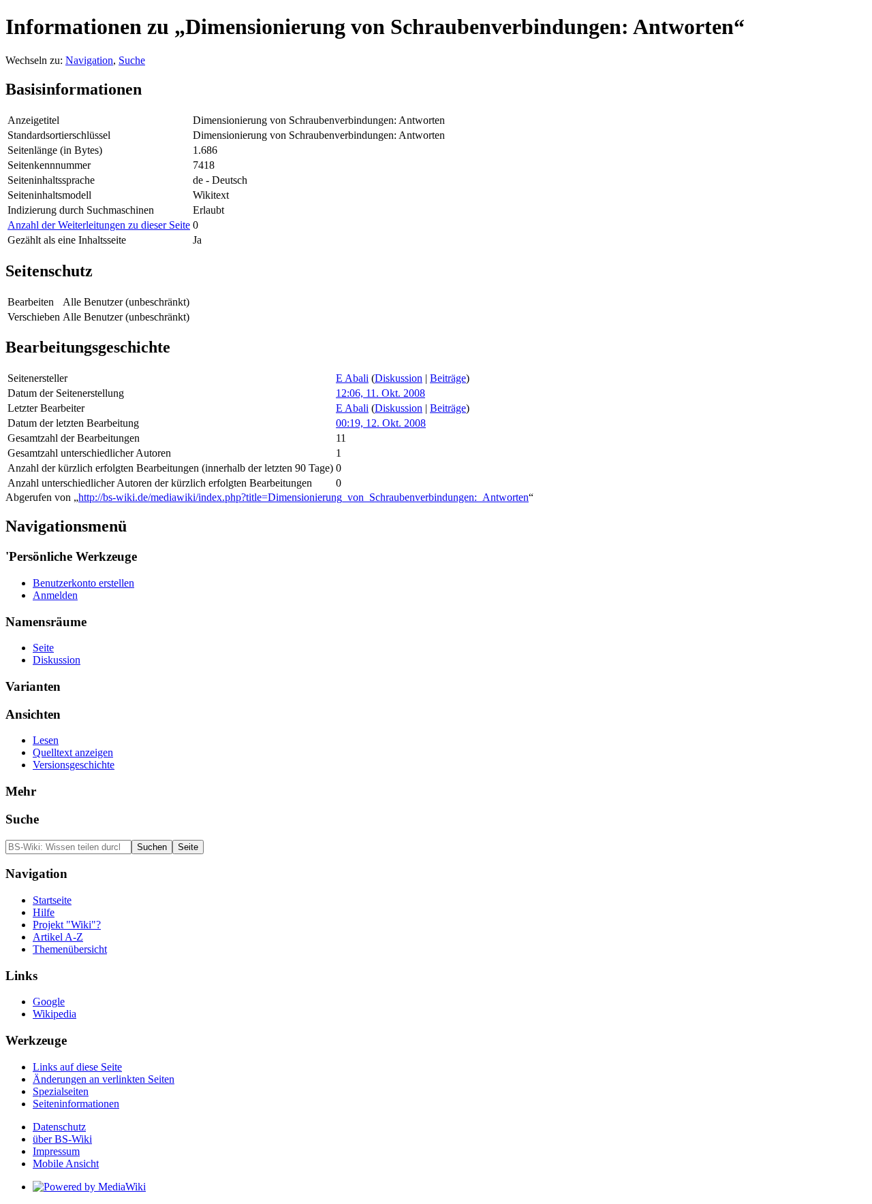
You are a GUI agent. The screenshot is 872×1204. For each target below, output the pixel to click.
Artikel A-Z (58, 937)
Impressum (56, 1151)
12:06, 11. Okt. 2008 (380, 393)
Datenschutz (59, 1127)
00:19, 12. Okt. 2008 (381, 423)
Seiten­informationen (76, 1103)
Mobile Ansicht (66, 1163)
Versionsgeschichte (73, 764)
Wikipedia (54, 1014)
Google (49, 1001)
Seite (43, 647)
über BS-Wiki (62, 1139)
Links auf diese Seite (77, 1067)
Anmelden (55, 595)
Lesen (46, 740)
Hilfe (43, 912)
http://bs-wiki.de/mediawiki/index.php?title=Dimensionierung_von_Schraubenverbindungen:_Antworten (303, 497)
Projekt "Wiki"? (67, 924)
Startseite (52, 900)
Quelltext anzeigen (73, 752)
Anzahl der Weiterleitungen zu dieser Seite (98, 225)
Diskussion (398, 378)
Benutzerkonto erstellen (83, 583)
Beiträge (448, 378)
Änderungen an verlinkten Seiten (103, 1079)
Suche (132, 60)
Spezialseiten (61, 1091)
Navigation (89, 60)
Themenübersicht (70, 949)
